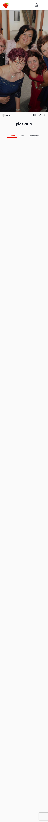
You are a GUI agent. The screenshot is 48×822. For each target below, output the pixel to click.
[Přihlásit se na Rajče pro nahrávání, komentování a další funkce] (36, 5)
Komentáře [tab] (34, 135)
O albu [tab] (21, 135)
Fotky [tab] (12, 135)
